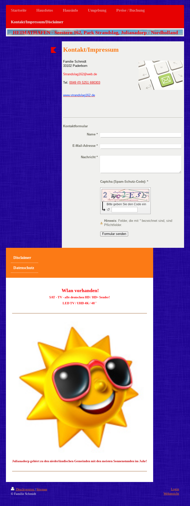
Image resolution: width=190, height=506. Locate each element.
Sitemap (41, 489)
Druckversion (25, 489)
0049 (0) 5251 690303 (84, 82)
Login (175, 489)
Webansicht (171, 493)
